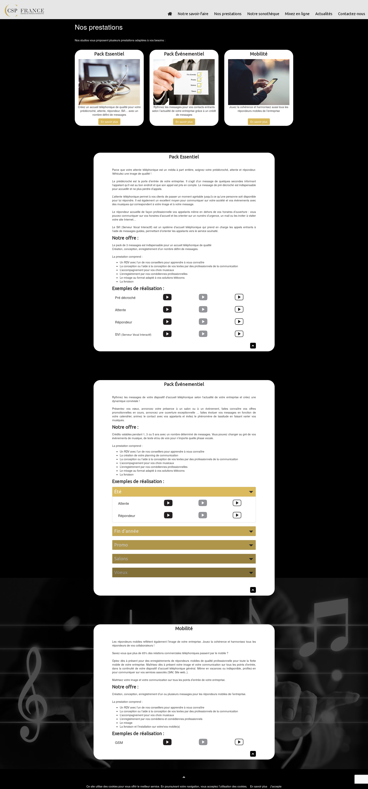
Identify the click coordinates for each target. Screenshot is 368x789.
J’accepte (276, 786)
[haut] (184, 777)
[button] (183, 492)
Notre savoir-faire (193, 13)
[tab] (183, 492)
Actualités (323, 13)
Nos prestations (228, 13)
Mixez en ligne (297, 13)
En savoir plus (109, 122)
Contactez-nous (351, 13)
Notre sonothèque (263, 13)
